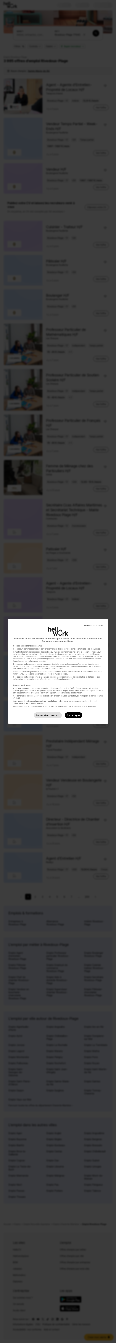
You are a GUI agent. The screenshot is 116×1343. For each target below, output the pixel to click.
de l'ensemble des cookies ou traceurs (44, 652)
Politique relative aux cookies (84, 706)
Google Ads (64, 688)
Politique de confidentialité (54, 706)
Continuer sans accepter (93, 626)
